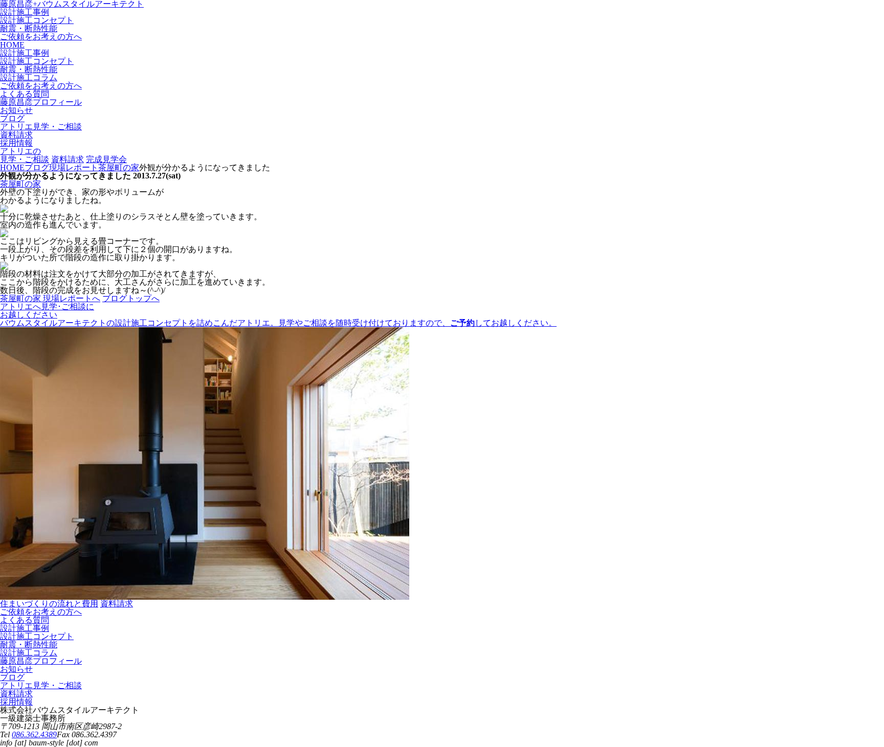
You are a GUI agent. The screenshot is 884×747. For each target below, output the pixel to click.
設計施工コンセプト (37, 20)
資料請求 (67, 159)
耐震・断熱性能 (28, 28)
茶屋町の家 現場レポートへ (50, 298)
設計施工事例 (24, 12)
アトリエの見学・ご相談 (24, 155)
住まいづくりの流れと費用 (49, 603)
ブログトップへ (131, 298)
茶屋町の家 (20, 183)
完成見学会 (106, 159)
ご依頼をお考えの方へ (41, 36)
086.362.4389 (34, 734)
